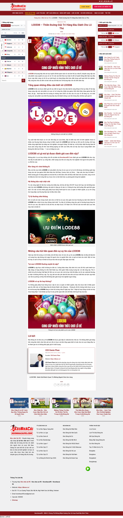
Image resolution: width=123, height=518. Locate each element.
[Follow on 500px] (110, 1)
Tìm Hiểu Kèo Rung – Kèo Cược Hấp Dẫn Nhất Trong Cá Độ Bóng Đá (112, 87)
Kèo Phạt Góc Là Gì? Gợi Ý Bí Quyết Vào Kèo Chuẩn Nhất (112, 105)
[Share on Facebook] (55, 384)
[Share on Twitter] (58, 384)
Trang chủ (37, 18)
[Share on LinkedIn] (68, 384)
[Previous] (9, 409)
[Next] (113, 409)
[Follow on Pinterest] (104, 1)
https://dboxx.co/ (55, 359)
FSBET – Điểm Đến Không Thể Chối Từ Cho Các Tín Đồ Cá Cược (112, 142)
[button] (1, 45)
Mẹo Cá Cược (99, 13)
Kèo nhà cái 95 (25, 482)
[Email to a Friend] (61, 384)
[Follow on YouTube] (108, 1)
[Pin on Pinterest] (64, 384)
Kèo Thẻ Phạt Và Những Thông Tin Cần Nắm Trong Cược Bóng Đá (112, 124)
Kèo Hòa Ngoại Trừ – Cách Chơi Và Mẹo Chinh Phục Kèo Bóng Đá (112, 133)
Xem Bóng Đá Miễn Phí (102, 7)
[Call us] (103, 1)
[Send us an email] (101, 1)
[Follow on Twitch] (111, 1)
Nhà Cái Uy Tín (30, 13)
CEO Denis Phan (70, 33)
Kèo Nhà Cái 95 (18, 13)
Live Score (75, 13)
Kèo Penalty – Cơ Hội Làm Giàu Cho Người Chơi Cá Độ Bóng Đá (112, 114)
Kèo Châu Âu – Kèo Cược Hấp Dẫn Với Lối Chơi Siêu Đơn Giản (112, 68)
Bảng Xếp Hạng (65, 13)
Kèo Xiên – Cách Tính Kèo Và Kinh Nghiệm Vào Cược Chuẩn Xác (112, 96)
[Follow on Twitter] (99, 1)
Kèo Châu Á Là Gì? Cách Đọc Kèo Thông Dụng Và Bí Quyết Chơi (112, 59)
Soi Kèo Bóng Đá (86, 13)
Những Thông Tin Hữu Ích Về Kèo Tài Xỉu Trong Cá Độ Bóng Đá (112, 77)
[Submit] (23, 80)
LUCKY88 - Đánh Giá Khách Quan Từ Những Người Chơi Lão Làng (51, 377)
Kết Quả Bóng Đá (52, 13)
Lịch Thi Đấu (40, 13)
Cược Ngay (85, 7)
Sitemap (15, 500)
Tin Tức (107, 13)
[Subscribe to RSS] (106, 1)
